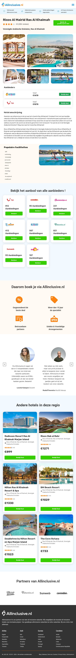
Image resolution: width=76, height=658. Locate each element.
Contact (55, 654)
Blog (40, 654)
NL (2, 654)
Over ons (50, 654)
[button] (73, 5)
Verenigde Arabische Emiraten (16, 29)
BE (5, 654)
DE (7, 654)
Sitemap (44, 654)
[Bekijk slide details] (10, 593)
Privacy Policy (62, 654)
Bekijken (14, 213)
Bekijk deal (65, 94)
